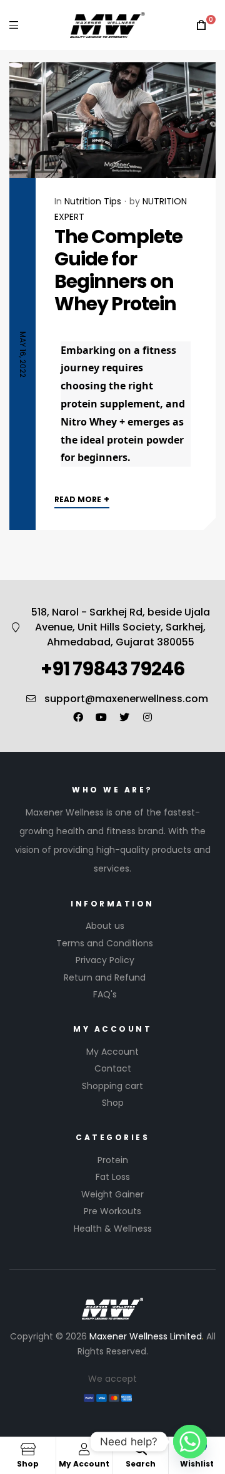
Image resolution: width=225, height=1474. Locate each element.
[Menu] (13, 25)
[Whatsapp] (190, 1441)
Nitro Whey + (93, 422)
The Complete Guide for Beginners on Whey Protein (118, 270)
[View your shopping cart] (201, 25)
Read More (81, 499)
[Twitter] (124, 717)
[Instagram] (148, 717)
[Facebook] (78, 717)
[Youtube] (101, 717)
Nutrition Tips (92, 201)
